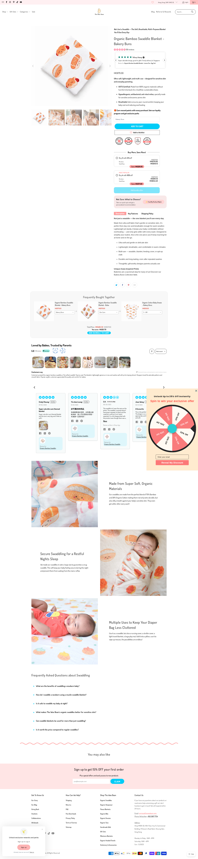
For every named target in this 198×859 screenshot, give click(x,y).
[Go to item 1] (38, 362)
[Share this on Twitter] (116, 284)
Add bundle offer (137, 190)
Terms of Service (71, 823)
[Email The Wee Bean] (3, 2)
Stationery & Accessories (108, 845)
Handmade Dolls (105, 827)
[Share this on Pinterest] (128, 284)
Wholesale (34, 823)
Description (120, 213)
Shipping (69, 800)
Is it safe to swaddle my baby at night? (52, 703)
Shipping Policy (147, 213)
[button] (5, 12)
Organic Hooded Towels (107, 840)
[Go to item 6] (100, 362)
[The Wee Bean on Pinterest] (13, 2)
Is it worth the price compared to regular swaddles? (57, 729)
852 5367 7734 (153, 816)
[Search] (192, 11)
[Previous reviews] (115, 60)
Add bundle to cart (99, 333)
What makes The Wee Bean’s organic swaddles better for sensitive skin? (66, 712)
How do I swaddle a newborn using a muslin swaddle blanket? (61, 694)
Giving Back (35, 809)
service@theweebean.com (148, 813)
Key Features (133, 213)
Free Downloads (71, 814)
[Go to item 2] (50, 362)
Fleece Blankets (105, 809)
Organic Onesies (105, 818)
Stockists (34, 814)
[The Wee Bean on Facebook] (6, 2)
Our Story (34, 800)
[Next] (110, 66)
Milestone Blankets (106, 836)
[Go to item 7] (112, 362)
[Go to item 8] (124, 362)
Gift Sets (103, 832)
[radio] (137, 161)
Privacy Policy (70, 818)
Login (186, 2)
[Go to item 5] (87, 362)
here (135, 275)
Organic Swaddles (106, 800)
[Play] (71, 66)
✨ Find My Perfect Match (154, 202)
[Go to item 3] (63, 362)
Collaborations (36, 818)
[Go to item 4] (75, 362)
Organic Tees (104, 823)
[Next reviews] (164, 60)
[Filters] (151, 351)
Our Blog (34, 805)
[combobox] (65, 312)
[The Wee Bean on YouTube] (21, 2)
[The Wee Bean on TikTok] (17, 2)
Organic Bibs (104, 814)
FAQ (67, 809)
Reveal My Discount (172, 462)
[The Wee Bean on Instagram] (10, 2)
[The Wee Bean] (99, 12)
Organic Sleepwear (106, 805)
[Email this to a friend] (134, 284)
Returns (68, 805)
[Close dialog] (196, 391)
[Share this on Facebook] (122, 284)
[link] (44, 311)
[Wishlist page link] (152, 2)
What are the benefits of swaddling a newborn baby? (58, 686)
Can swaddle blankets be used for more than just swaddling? (61, 721)
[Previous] (33, 66)
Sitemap (68, 827)
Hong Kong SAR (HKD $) (166, 2)
